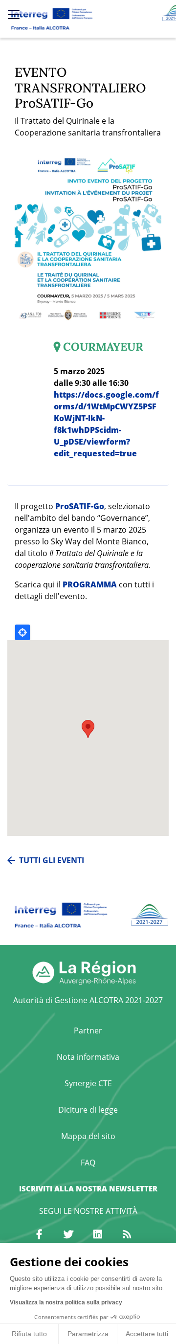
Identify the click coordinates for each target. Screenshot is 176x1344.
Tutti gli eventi (51, 860)
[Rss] (127, 1234)
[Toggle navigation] (13, 14)
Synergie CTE (88, 1083)
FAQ (88, 1162)
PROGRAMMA (90, 584)
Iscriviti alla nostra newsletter (88, 1188)
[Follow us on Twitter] (68, 1234)
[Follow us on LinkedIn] (98, 1234)
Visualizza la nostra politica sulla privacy (66, 1302)
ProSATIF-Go (79, 506)
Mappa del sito (88, 1136)
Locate (22, 632)
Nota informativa (88, 1057)
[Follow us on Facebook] (39, 1234)
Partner (88, 1030)
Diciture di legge (88, 1109)
